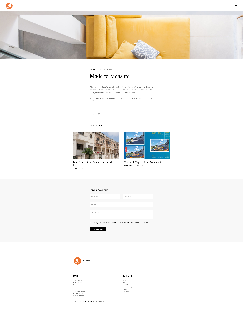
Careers (125, 289)
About (124, 282)
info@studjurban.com (79, 291)
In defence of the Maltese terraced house (92, 163)
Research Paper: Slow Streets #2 (142, 162)
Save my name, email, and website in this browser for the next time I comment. (120, 223)
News (75, 168)
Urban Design (128, 165)
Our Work (125, 284)
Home (124, 280)
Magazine (93, 69)
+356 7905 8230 (79, 295)
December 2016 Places (129, 98)
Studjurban (88, 301)
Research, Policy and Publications (132, 287)
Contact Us (126, 291)
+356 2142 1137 (79, 293)
